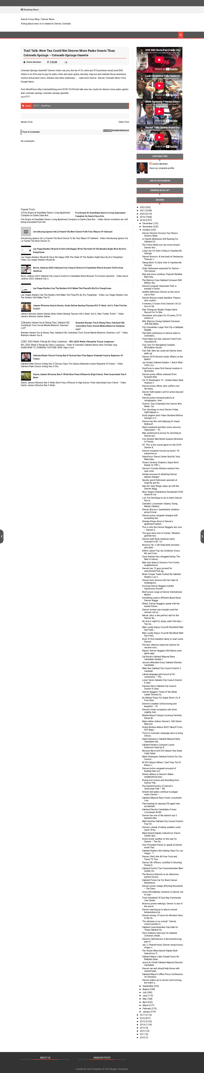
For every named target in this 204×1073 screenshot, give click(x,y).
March (146, 1005)
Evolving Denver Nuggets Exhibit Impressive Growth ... (158, 587)
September (148, 986)
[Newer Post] (1, 536)
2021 (142, 210)
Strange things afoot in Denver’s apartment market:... (157, 522)
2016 (142, 1018)
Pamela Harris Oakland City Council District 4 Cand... (159, 687)
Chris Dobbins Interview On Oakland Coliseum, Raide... (159, 934)
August (146, 989)
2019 (142, 217)
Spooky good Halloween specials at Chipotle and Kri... (159, 481)
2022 (142, 207)
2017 (142, 1015)
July (145, 992)
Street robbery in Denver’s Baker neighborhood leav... (157, 775)
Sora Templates (94, 1069)
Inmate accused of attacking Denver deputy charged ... (159, 475)
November (148, 226)
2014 (142, 1024)
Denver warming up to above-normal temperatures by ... (159, 911)
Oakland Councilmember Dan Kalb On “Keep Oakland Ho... (160, 928)
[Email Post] (66, 62)
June (145, 995)
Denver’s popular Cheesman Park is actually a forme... (159, 287)
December (148, 223)
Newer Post (26, 122)
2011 (142, 1034)
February (147, 1008)
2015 (142, 1021)
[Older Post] (202, 536)
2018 (142, 220)
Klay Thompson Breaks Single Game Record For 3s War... (159, 311)
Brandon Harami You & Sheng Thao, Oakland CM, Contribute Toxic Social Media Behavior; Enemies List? (100, 326)
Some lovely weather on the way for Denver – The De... (159, 840)
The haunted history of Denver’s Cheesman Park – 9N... (157, 787)
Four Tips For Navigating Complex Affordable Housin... (158, 346)
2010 (142, 1037)
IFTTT (27, 97)
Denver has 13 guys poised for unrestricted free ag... (157, 569)
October (147, 229)
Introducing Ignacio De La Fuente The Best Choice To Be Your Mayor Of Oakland (72, 231)
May (145, 998)
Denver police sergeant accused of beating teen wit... (159, 769)
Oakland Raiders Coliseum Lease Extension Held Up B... (158, 746)
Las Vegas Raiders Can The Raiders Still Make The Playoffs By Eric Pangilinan (72, 288)
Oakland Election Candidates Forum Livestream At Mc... (159, 810)
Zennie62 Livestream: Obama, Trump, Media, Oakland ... (160, 505)
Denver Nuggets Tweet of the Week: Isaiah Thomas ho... (159, 693)
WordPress (46, 106)
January (147, 1011)
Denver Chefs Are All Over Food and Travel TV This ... (159, 857)
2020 (142, 214)
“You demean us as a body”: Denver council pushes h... (159, 922)
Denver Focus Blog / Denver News (38, 19)
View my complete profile (161, 168)
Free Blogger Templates (116, 1069)
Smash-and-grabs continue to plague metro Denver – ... (160, 793)
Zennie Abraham (160, 164)
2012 (142, 1031)
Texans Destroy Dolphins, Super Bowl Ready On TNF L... (160, 463)
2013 (142, 1027)
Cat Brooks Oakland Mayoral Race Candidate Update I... (158, 658)
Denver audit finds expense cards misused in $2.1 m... (158, 540)
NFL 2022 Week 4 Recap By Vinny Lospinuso (91, 341)
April (145, 1002)
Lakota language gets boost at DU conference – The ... (158, 675)
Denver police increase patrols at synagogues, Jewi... (158, 399)
